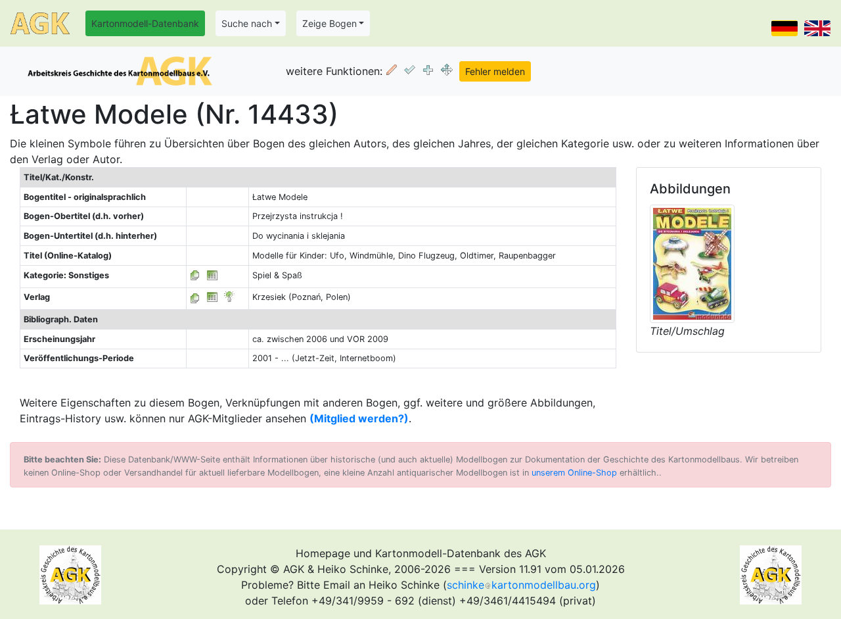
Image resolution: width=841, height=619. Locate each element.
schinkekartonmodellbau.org (521, 584)
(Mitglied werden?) (359, 418)
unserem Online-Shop (574, 473)
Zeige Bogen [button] (329, 23)
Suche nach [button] (246, 23)
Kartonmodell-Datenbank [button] (145, 23)
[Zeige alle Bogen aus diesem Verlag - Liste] (195, 297)
